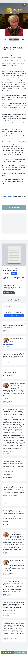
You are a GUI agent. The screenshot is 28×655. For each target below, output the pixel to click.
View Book (6, 273)
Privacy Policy (10, 649)
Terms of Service (18, 649)
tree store (6, 198)
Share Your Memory (8, 292)
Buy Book (14, 273)
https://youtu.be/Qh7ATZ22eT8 (14, 57)
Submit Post (14, 315)
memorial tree (10, 196)
